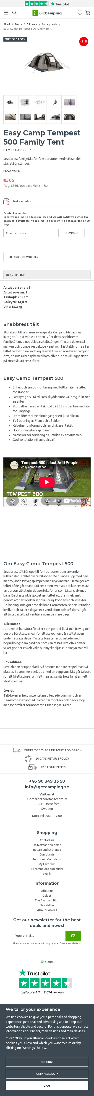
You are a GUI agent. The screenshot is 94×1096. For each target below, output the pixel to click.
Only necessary (47, 1073)
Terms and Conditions (47, 859)
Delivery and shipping (47, 844)
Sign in (47, 873)
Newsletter (47, 905)
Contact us (47, 840)
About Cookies (47, 909)
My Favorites (47, 864)
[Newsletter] (73, 936)
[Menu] (6, 12)
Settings (47, 1061)
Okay (47, 1085)
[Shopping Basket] (88, 12)
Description (16, 274)
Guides (47, 895)
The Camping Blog (47, 900)
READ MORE (11, 170)
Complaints (47, 854)
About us (47, 890)
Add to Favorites (25, 256)
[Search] (14, 13)
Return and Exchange (47, 849)
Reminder (72, 232)
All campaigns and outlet (47, 868)
